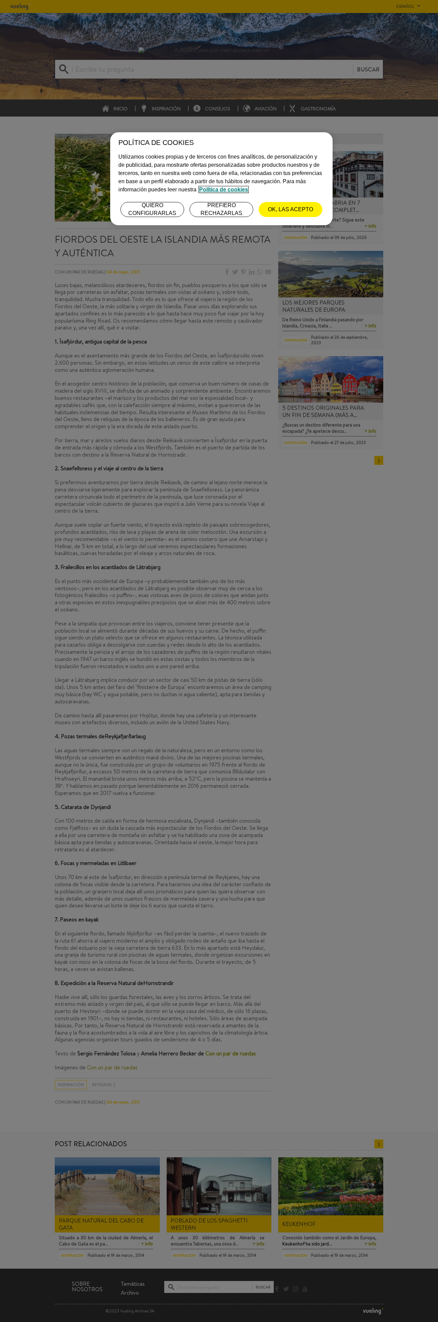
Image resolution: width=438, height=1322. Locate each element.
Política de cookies (223, 189)
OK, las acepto (290, 209)
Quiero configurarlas (152, 209)
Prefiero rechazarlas (221, 209)
